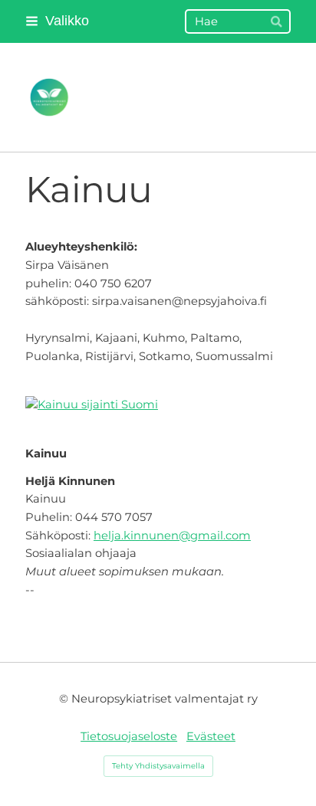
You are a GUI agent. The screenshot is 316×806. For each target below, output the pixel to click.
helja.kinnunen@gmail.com (172, 535)
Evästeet (210, 736)
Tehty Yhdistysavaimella (158, 766)
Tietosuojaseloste (129, 736)
